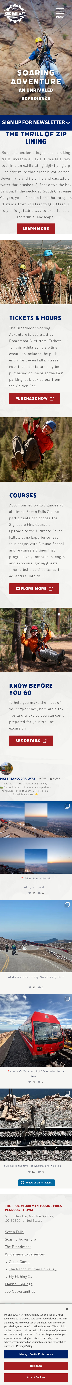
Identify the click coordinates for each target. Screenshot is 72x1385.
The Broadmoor (18, 1247)
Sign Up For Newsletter (34, 122)
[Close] (67, 1309)
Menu (60, 16)
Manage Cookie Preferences (36, 1354)
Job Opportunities (20, 1291)
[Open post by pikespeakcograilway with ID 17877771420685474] (36, 1030)
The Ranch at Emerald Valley (33, 1269)
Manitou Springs (18, 1284)
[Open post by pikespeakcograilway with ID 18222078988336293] (36, 1125)
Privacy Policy (24, 1346)
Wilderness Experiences (25, 1254)
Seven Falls (14, 1232)
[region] (36, 1344)
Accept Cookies (36, 1377)
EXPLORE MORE (31, 588)
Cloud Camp (19, 1261)
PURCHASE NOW (31, 398)
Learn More (36, 229)
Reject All (36, 1366)
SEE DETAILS (27, 741)
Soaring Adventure (20, 1239)
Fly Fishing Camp (23, 1276)
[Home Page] (15, 13)
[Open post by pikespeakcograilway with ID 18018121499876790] (36, 837)
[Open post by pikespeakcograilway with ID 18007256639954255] (36, 936)
